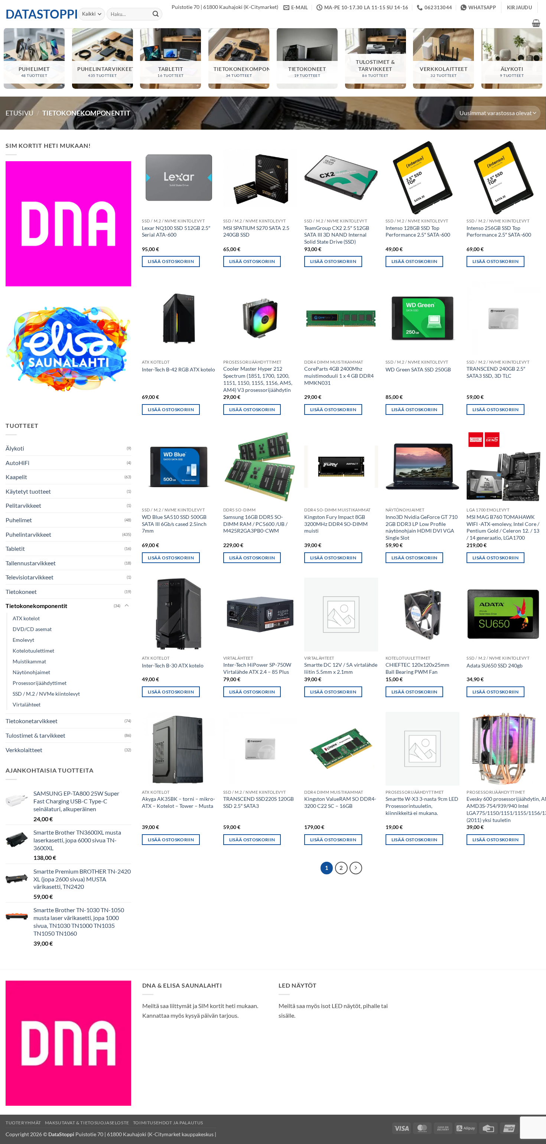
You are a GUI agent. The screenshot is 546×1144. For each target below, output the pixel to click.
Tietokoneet (21, 591)
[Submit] (155, 14)
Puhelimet (19, 519)
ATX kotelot (26, 618)
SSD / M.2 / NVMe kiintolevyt (46, 693)
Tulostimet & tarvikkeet (35, 735)
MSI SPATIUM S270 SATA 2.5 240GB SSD (256, 231)
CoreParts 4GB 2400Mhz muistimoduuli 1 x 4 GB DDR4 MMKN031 (339, 375)
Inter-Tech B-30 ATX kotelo (173, 665)
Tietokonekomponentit (36, 605)
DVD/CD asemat (32, 629)
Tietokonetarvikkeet (32, 720)
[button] (519, 7)
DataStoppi (36, 14)
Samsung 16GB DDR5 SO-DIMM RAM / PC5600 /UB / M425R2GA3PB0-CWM (255, 524)
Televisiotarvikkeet (29, 577)
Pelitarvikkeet (23, 505)
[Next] (356, 868)
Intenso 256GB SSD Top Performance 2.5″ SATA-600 (499, 231)
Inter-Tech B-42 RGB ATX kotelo (178, 369)
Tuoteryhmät (23, 1122)
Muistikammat (29, 661)
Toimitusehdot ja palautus (168, 1122)
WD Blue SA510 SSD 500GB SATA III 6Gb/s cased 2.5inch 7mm (174, 524)
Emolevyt (23, 640)
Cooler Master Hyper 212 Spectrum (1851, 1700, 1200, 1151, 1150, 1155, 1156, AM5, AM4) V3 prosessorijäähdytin (257, 379)
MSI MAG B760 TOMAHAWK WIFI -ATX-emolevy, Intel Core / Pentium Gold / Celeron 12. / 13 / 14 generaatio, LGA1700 (503, 527)
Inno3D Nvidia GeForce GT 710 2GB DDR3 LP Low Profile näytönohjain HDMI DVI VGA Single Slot (422, 527)
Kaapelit (16, 476)
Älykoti (15, 448)
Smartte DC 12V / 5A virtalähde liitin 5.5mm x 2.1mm (340, 668)
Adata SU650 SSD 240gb (495, 665)
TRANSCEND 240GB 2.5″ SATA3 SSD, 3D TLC (496, 372)
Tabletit (15, 548)
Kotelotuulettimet (33, 650)
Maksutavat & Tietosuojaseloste (87, 1122)
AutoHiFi (17, 462)
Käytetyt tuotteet (28, 491)
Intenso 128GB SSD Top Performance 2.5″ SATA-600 (418, 231)
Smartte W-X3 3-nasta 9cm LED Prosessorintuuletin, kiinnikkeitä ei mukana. (422, 806)
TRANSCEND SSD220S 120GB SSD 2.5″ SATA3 (258, 802)
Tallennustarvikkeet (31, 562)
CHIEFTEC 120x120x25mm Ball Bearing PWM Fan (417, 668)
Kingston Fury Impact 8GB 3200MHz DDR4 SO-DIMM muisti (336, 524)
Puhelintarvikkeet (28, 534)
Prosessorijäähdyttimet (39, 683)
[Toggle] (126, 605)
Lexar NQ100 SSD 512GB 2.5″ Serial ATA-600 (176, 231)
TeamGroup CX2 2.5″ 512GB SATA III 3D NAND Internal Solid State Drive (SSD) (336, 235)
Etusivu (19, 113)
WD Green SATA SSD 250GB (418, 369)
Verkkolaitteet (24, 749)
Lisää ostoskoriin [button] (171, 261)
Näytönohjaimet (31, 672)
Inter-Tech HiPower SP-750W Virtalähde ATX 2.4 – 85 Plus (257, 668)
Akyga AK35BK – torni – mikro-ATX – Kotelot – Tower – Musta (178, 802)
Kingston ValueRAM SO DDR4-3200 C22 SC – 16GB (340, 802)
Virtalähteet (26, 704)
